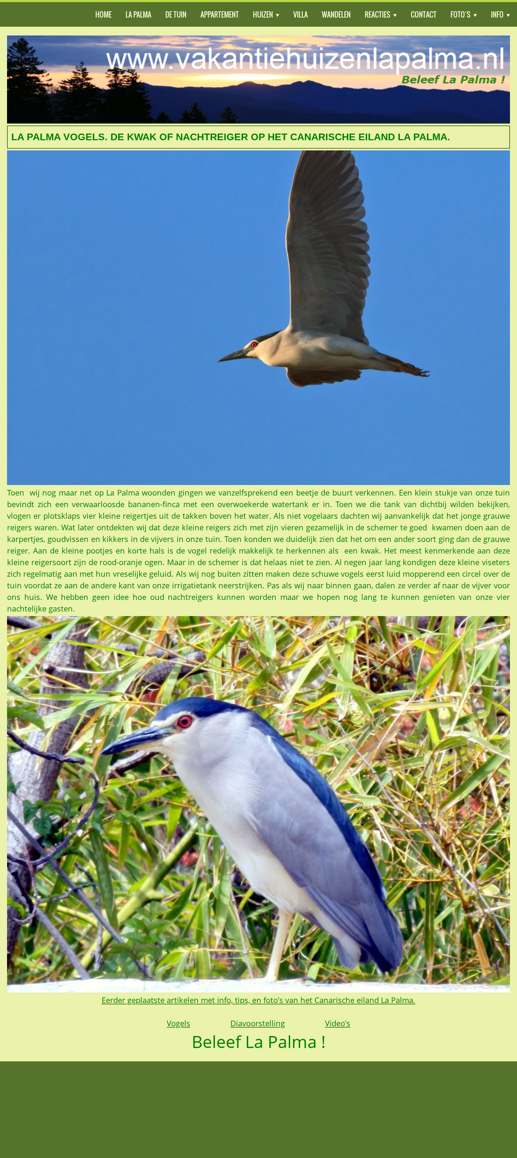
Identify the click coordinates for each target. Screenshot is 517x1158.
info (497, 14)
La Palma (138, 14)
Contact (423, 14)
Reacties (377, 14)
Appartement (219, 14)
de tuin (175, 14)
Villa (300, 14)
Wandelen (336, 14)
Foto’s (461, 14)
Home (103, 14)
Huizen (263, 14)
